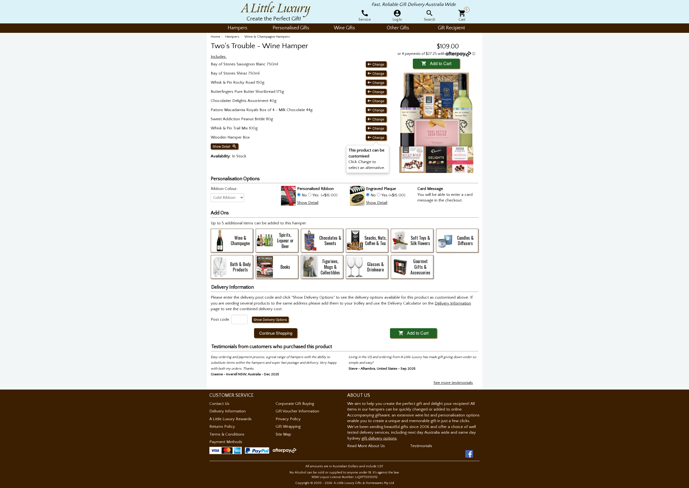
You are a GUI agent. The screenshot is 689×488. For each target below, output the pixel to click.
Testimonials (421, 446)
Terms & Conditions (226, 434)
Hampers (232, 36)
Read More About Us (366, 446)
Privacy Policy (288, 419)
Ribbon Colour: (224, 188)
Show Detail (225, 146)
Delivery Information (227, 411)
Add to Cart (436, 63)
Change (376, 64)
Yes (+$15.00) (392, 195)
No (304, 195)
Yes (315, 195)
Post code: (220, 319)
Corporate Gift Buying (295, 403)
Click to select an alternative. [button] (367, 159)
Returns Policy (222, 426)
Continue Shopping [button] (275, 333)
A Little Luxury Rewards (230, 419)
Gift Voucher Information (297, 411)
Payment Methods (225, 442)
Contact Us (219, 403)
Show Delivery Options (270, 319)
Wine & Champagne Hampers (267, 36)
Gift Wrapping (288, 426)
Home (215, 36)
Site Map (283, 434)
